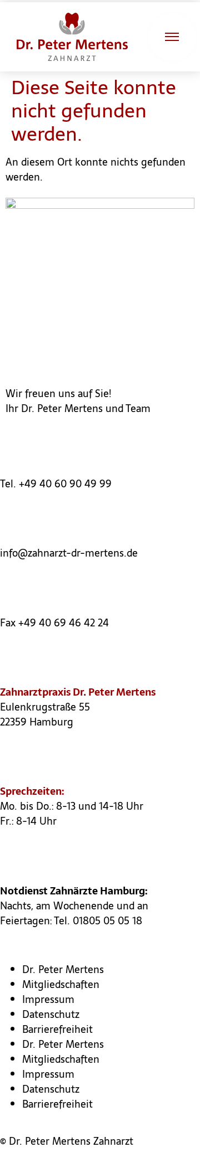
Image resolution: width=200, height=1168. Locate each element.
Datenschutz (50, 1014)
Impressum (48, 999)
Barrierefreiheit (57, 1029)
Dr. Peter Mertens (63, 969)
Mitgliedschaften (60, 984)
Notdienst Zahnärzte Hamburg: (73, 891)
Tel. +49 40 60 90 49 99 (56, 484)
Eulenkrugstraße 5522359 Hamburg (45, 714)
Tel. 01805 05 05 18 (98, 921)
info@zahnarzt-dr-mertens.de (69, 553)
